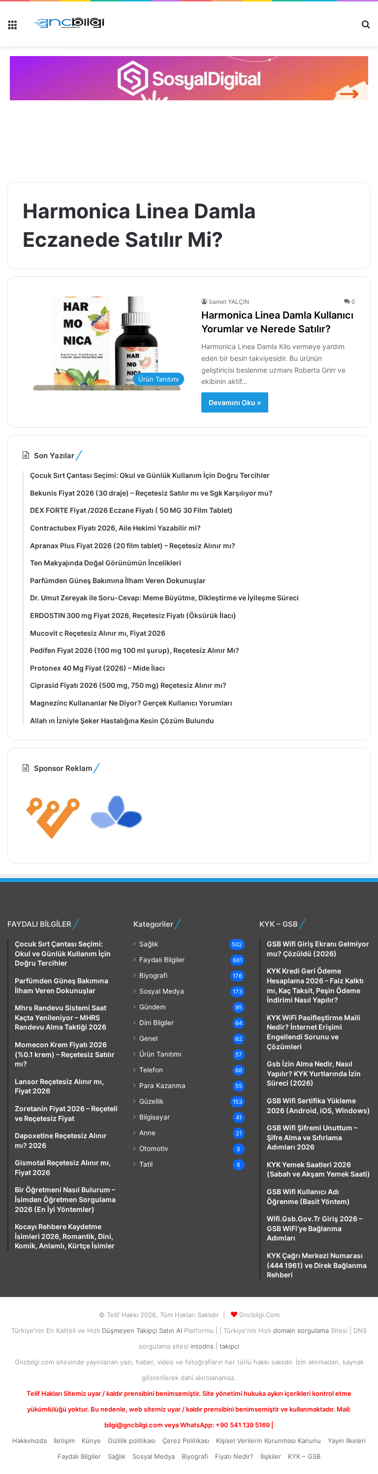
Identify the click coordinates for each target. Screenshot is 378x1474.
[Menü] (12, 28)
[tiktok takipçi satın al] (189, 78)
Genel (148, 1038)
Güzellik (151, 1101)
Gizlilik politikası (132, 1441)
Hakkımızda (29, 1441)
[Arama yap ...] (366, 28)
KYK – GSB (304, 1456)
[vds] (53, 842)
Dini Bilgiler (156, 1023)
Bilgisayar (154, 1117)
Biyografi (153, 975)
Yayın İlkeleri (347, 1441)
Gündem (152, 1007)
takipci (229, 1346)
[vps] (117, 842)
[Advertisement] (184, 139)
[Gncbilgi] (72, 23)
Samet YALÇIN (229, 301)
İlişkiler (270, 1456)
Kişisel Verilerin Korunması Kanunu (268, 1441)
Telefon (151, 1070)
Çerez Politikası (185, 1441)
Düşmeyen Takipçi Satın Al (143, 1330)
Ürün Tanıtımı (160, 1054)
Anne (147, 1133)
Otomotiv (153, 1148)
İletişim (64, 1441)
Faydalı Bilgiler (162, 960)
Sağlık (148, 944)
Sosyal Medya (161, 991)
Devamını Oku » (235, 402)
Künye (91, 1441)
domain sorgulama (302, 1330)
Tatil (146, 1164)
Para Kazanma (162, 1086)
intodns (203, 1346)
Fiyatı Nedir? (234, 1456)
